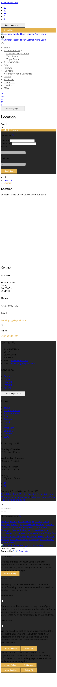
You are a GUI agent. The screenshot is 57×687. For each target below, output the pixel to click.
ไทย (54, 533)
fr (4, 16)
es (5, 13)
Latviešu (50, 524)
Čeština (15, 530)
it (4, 19)
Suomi (26, 524)
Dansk (46, 521)
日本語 (16, 536)
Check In (5, 140)
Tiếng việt (49, 536)
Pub (6, 65)
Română (14, 539)
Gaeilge (33, 524)
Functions (9, 70)
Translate (23, 551)
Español (8, 381)
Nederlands (38, 533)
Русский (5, 539)
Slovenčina (6, 542)
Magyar (27, 530)
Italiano (7, 387)
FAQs (6, 88)
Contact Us (9, 82)
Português (32, 536)
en (5, 10)
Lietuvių (41, 524)
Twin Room (12, 56)
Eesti (13, 524)
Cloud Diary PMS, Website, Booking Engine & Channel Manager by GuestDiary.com (27, 495)
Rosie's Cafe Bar (12, 62)
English (7, 379)
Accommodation (12, 50)
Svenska (22, 539)
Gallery (7, 76)
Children (5, 158)
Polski (41, 536)
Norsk (29, 533)
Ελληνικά (5, 524)
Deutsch (8, 376)
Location (8, 85)
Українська (7, 536)
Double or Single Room (17, 53)
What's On (9, 79)
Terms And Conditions (14, 499)
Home (7, 47)
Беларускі (6, 530)
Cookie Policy (48, 497)
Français (8, 384)
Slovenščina (48, 539)
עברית (13, 533)
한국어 (23, 536)
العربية (19, 524)
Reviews (8, 67)
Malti (32, 527)
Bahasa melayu (22, 527)
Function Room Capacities (19, 73)
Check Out (6, 143)
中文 (14, 542)
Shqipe (38, 539)
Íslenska (21, 533)
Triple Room (12, 59)
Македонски (7, 527)
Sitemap (36, 497)
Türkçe (48, 533)
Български (41, 527)
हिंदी (21, 530)
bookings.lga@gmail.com (13, 320)
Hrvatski (35, 530)
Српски (31, 539)
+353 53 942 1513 (9, 2)
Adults (4, 146)
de (5, 7)
